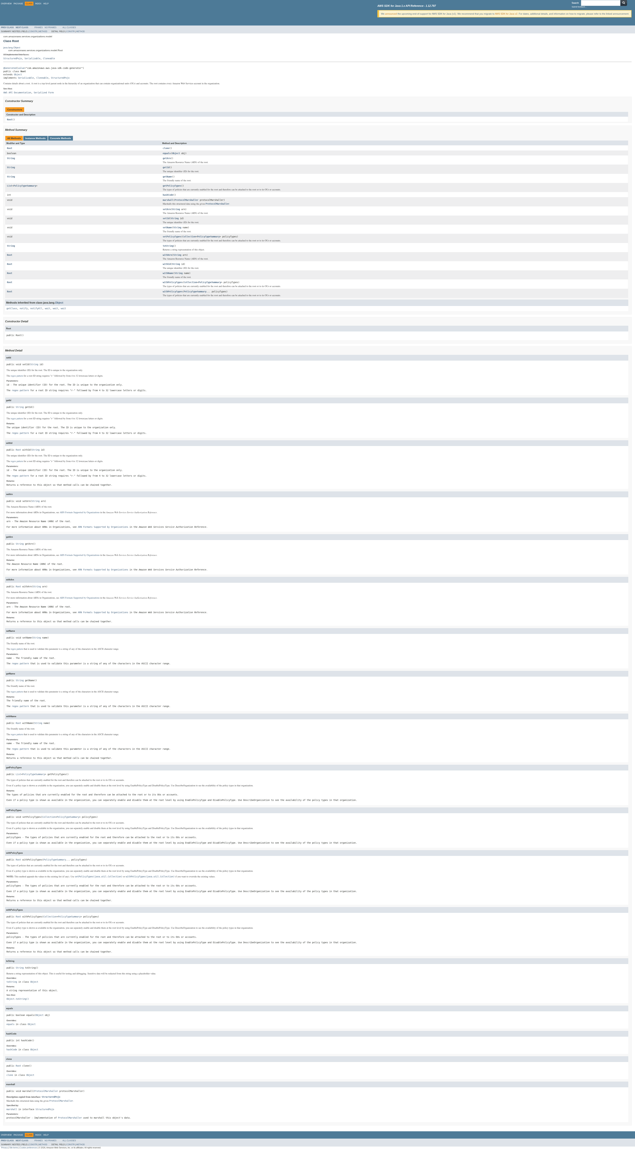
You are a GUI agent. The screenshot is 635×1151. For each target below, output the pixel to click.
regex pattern (17, 375)
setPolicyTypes (172, 236)
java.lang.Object (11, 47)
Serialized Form (44, 92)
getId (166, 167)
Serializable (32, 58)
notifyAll (36, 308)
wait (47, 308)
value (21, 68)
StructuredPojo (12, 58)
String (11, 158)
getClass (11, 308)
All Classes (69, 27)
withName (168, 273)
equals (167, 153)
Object (18, 74)
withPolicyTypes (173, 282)
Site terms (13, 1148)
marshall (168, 200)
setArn (167, 209)
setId (166, 218)
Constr (33, 31)
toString (168, 246)
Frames (38, 27)
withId (167, 264)
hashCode (168, 195)
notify (24, 308)
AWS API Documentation (17, 92)
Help (46, 3)
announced (391, 13)
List (9, 185)
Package (18, 3)
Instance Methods (35, 138)
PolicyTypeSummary (25, 185)
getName (167, 176)
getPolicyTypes (172, 185)
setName (167, 227)
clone (166, 148)
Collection (189, 236)
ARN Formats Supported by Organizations (80, 512)
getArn (167, 158)
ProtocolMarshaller (186, 200)
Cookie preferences (28, 1148)
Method (43, 31)
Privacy (4, 1148)
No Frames (50, 27)
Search (575, 3)
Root (9, 119)
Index (38, 3)
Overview (6, 3)
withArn (167, 255)
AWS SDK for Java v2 (506, 13)
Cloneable (49, 58)
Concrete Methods (60, 138)
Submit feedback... (579, 7)
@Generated (10, 68)
